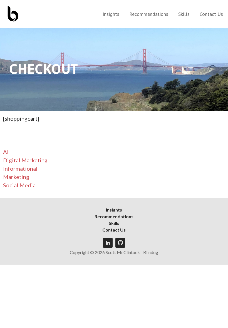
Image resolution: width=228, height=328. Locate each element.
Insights (111, 14)
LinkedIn (108, 243)
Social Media (19, 185)
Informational (20, 168)
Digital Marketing (25, 160)
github (120, 243)
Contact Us (211, 14)
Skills (184, 14)
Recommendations (148, 14)
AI (6, 151)
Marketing (16, 176)
